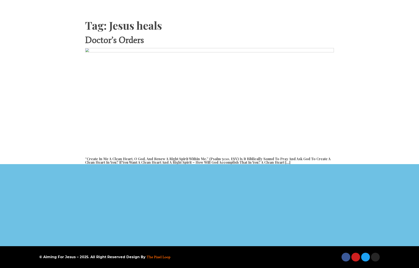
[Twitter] (365, 257)
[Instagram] (375, 257)
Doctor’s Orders (114, 40)
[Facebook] (346, 257)
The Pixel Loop (158, 257)
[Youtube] (355, 257)
